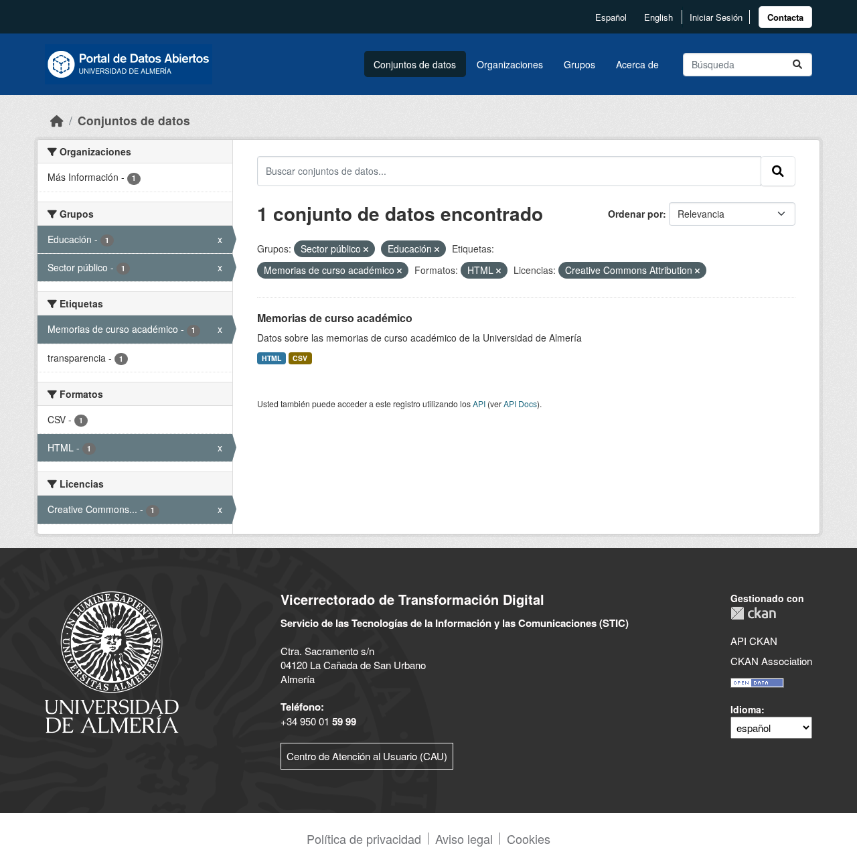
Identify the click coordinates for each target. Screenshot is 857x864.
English (658, 17)
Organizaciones (510, 64)
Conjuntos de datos (415, 64)
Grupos (579, 64)
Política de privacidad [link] (364, 838)
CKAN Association (771, 661)
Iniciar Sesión (716, 17)
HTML (271, 358)
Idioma (745, 709)
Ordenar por (635, 213)
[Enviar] (797, 64)
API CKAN (753, 641)
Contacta (785, 17)
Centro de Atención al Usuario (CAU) (367, 756)
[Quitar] (366, 249)
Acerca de (637, 64)
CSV (300, 358)
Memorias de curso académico (334, 318)
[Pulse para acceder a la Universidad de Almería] (112, 661)
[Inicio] (57, 120)
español (611, 17)
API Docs (520, 403)
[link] (785, 17)
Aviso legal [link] (464, 838)
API (479, 403)
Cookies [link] (528, 838)
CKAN (753, 613)
